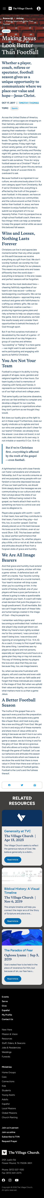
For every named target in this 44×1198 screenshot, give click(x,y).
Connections (8, 1081)
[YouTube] (16, 1180)
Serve (5, 1001)
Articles (20, 18)
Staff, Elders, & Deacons (13, 1043)
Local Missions (9, 1108)
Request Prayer (9, 1141)
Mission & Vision (10, 1034)
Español (6, 1010)
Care (4, 1077)
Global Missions (9, 1113)
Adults (5, 1099)
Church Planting (9, 1117)
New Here (7, 1029)
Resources (7, 1038)
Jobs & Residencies (11, 1047)
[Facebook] (3, 1180)
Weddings (6, 1052)
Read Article (12, 859)
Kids (4, 1086)
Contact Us (7, 1019)
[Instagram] (10, 1180)
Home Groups (9, 1072)
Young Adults (8, 1095)
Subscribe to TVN (11, 1136)
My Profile (7, 1014)
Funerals (6, 1056)
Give (4, 1005)
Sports (14, 108)
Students (6, 1090)
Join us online (8, 1132)
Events (5, 996)
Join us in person (10, 1127)
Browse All (8, 18)
